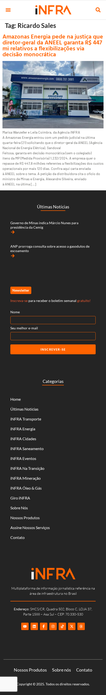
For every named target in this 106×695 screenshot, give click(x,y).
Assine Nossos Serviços (30, 527)
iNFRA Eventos (23, 458)
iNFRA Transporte (25, 419)
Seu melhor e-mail (24, 328)
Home (15, 399)
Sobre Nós (19, 507)
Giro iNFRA (20, 498)
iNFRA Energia (22, 428)
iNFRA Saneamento (27, 448)
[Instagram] (53, 626)
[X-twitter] (71, 626)
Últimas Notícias (24, 409)
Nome (15, 312)
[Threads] (81, 626)
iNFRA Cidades (23, 438)
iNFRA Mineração (25, 478)
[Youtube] (25, 626)
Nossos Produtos (25, 517)
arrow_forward (12, 232)
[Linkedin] (34, 626)
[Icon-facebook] (43, 626)
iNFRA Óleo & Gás (26, 488)
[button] (8, 10)
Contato (17, 537)
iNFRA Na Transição (27, 468)
